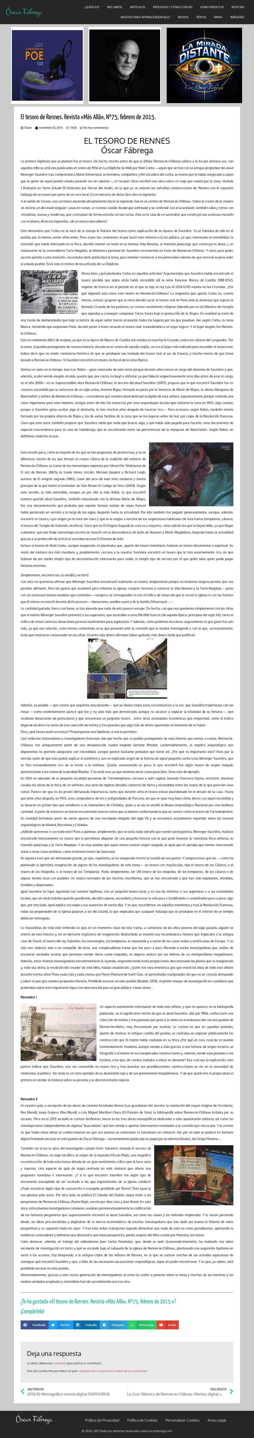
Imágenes (237, 17)
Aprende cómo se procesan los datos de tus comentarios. (113, 1371)
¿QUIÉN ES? (91, 7)
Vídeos (201, 17)
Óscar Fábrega (24, 12)
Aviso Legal (217, 1420)
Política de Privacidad (102, 1420)
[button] (35, 1324)
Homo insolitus (212, 7)
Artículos (137, 7)
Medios (183, 17)
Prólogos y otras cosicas (172, 7)
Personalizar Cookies (182, 1420)
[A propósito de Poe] (47, 65)
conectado (59, 1363)
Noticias (238, 7)
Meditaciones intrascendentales (145, 17)
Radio (218, 17)
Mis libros (114, 7)
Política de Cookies (142, 1420)
